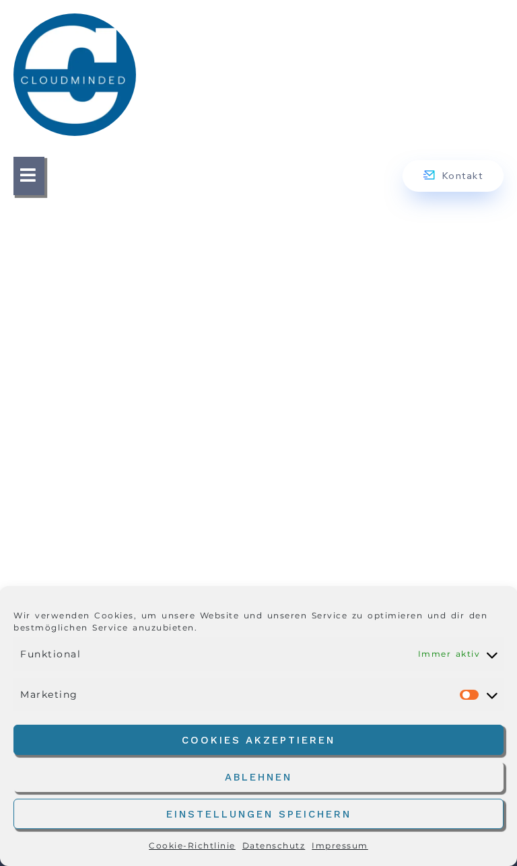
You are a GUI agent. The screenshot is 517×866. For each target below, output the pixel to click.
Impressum (340, 845)
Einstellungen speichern (258, 814)
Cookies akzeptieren (258, 740)
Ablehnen (258, 777)
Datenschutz (274, 845)
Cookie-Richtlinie (192, 845)
